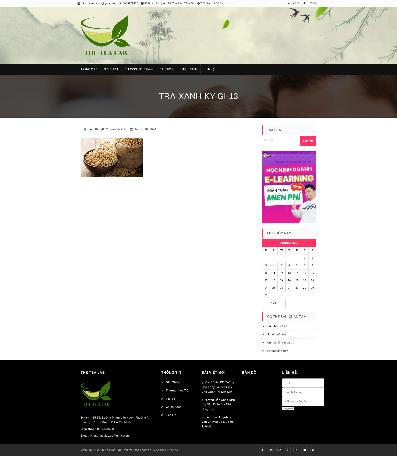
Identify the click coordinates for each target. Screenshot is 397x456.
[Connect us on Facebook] (262, 450)
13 (289, 273)
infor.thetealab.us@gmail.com (98, 3)
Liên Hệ (209, 69)
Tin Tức (165, 69)
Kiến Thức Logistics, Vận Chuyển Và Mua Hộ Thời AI (218, 421)
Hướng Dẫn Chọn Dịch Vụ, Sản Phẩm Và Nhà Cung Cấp (218, 404)
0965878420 (130, 3)
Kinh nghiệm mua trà (280, 342)
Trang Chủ (89, 69)
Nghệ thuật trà (276, 334)
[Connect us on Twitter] (271, 450)
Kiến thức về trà (277, 326)
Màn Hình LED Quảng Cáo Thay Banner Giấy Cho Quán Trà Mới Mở (218, 387)
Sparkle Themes (167, 449)
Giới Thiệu (111, 69)
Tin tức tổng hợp (278, 350)
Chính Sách (189, 69)
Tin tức (170, 398)
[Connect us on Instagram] (296, 450)
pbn (89, 129)
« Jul (274, 302)
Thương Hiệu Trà (137, 69)
